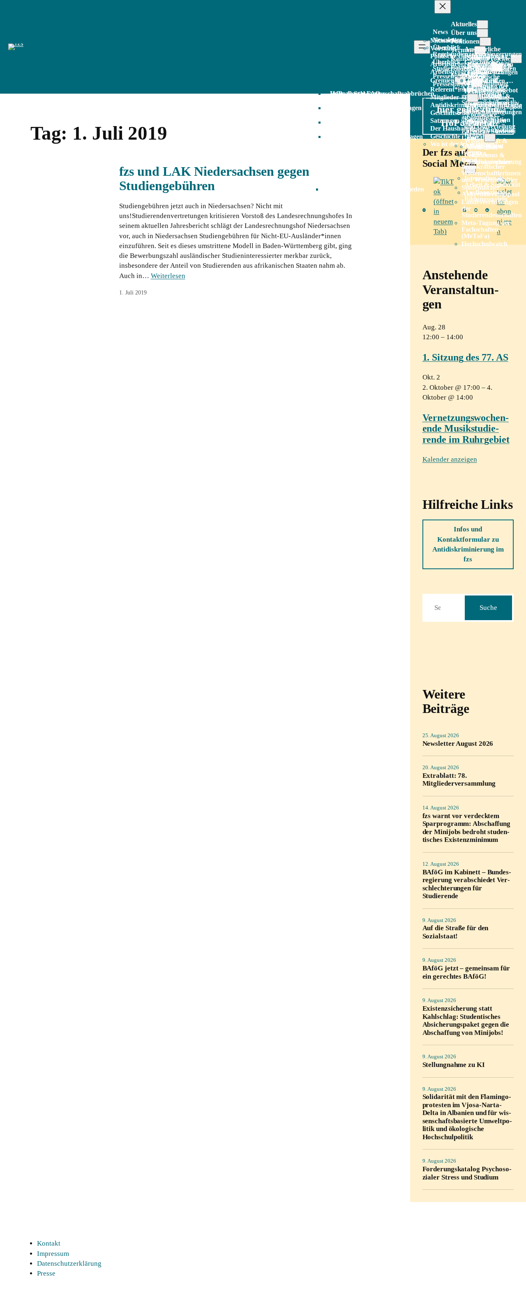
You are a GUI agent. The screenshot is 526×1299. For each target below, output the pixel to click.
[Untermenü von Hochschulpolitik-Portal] (490, 137)
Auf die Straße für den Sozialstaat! (455, 932)
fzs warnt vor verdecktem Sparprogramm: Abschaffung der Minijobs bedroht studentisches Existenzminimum (466, 828)
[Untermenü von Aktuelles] (482, 24)
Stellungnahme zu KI (453, 1065)
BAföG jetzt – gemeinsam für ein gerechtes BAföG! (466, 972)
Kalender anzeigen (449, 459)
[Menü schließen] (442, 7)
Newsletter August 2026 (458, 743)
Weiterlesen (168, 276)
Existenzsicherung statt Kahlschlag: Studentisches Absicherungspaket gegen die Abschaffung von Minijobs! (465, 1020)
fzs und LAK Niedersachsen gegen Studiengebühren (214, 178)
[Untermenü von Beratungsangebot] (472, 98)
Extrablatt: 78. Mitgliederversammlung (459, 779)
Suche (488, 608)
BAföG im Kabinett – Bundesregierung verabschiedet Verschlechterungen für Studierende (466, 884)
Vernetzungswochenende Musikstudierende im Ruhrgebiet (466, 428)
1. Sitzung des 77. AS (465, 357)
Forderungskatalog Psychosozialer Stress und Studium (467, 1173)
